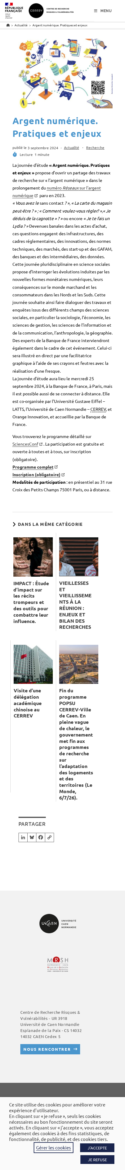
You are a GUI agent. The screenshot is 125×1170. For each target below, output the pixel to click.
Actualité (71, 147)
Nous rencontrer (47, 1049)
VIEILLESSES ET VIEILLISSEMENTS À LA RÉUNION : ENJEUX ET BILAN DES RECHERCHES (75, 605)
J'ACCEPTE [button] (97, 1147)
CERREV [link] (98, 409)
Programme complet (32, 467)
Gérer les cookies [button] (53, 1147)
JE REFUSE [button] (97, 1159)
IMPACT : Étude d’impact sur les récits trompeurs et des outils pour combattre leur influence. (31, 602)
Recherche (95, 147)
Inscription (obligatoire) (36, 474)
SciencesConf (25, 444)
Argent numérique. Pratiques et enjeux (59, 25)
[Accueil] (8, 25)
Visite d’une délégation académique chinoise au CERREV (28, 703)
